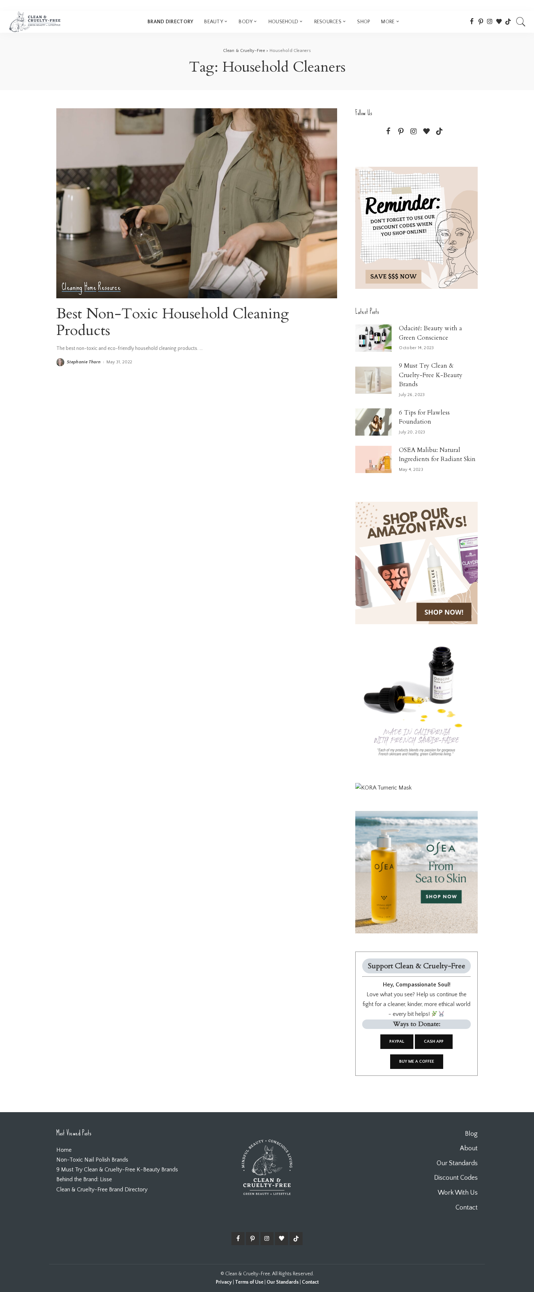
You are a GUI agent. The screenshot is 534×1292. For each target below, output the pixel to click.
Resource (109, 287)
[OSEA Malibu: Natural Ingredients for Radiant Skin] (373, 459)
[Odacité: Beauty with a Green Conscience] (373, 338)
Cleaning (72, 287)
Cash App (434, 1041)
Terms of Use (249, 1282)
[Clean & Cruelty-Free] (34, 22)
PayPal (396, 1041)
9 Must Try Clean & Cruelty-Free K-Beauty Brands (430, 375)
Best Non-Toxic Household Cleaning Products (172, 322)
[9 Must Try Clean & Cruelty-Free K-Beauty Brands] (373, 380)
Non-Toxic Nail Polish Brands (92, 1159)
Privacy (224, 1282)
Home (90, 287)
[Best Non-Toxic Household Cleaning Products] (196, 203)
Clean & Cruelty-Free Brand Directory (101, 1189)
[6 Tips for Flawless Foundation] (373, 422)
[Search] (521, 22)
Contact (310, 1282)
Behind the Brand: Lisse (84, 1179)
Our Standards (283, 1282)
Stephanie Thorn (84, 362)
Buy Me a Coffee (416, 1061)
